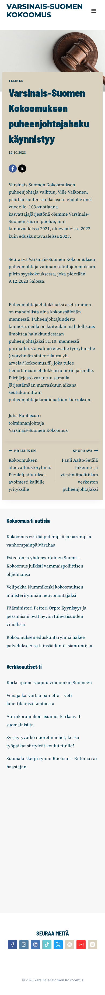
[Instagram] (24, 944)
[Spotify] (69, 944)
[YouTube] (81, 944)
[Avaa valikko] (94, 10)
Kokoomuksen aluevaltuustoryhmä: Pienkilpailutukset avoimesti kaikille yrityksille (30, 470)
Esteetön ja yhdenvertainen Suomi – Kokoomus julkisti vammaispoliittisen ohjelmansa (44, 566)
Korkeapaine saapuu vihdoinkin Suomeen (49, 683)
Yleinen (16, 81)
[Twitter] (58, 944)
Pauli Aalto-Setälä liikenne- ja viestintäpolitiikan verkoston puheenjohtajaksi (79, 470)
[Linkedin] (35, 944)
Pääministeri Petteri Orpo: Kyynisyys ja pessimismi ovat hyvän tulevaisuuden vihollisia (46, 616)
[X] (22, 168)
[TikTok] (46, 944)
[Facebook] (13, 168)
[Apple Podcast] (92, 944)
